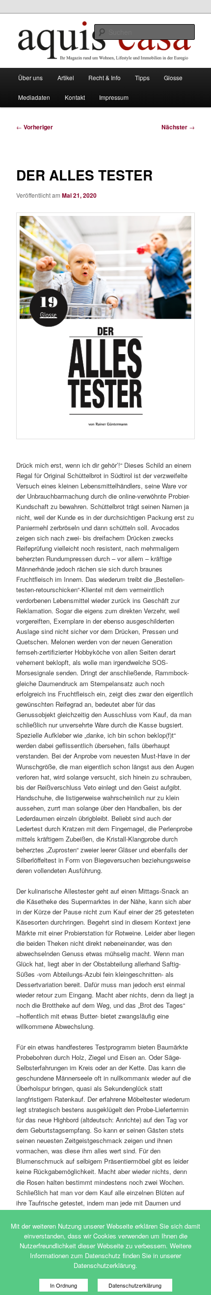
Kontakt (75, 97)
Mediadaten (34, 97)
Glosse (173, 77)
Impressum (114, 97)
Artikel (65, 77)
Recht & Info (104, 77)
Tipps (142, 77)
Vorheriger (34, 126)
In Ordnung (63, 1285)
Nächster (178, 126)
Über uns (30, 77)
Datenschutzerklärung (134, 1285)
